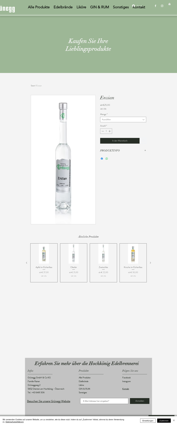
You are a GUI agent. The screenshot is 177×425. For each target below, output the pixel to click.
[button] (169, 4)
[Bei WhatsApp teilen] (106, 158)
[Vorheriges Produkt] (26, 262)
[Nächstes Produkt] (150, 262)
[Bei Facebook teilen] (101, 158)
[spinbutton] (106, 131)
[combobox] (123, 119)
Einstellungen (147, 420)
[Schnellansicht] (43, 253)
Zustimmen (164, 420)
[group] (88, 262)
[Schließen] (173, 420)
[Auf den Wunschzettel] (143, 141)
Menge (104, 114)
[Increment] (110, 131)
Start (33, 85)
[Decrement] (102, 131)
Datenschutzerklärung (15, 421)
